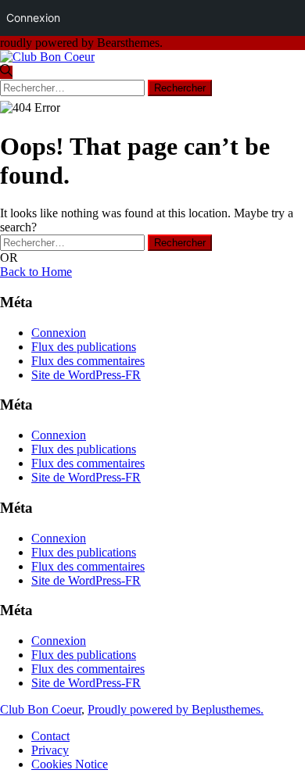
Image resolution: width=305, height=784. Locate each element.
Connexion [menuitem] (33, 17)
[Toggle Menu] (282, 82)
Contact (50, 736)
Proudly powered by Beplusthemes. (176, 709)
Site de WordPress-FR (86, 374)
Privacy (50, 750)
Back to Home (36, 271)
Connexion (58, 332)
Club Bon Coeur (40, 709)
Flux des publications (83, 346)
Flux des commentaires (88, 360)
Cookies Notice (69, 764)
